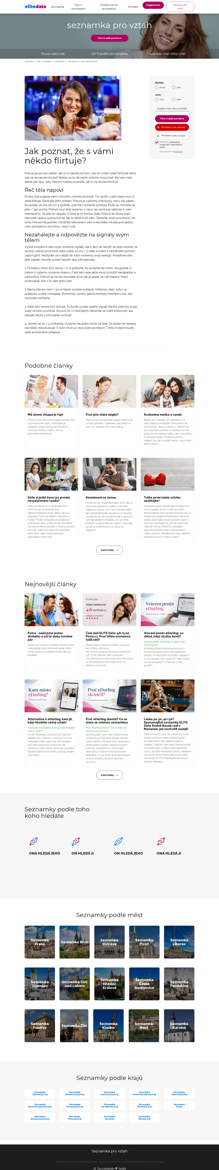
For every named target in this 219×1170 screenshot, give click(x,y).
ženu (179, 87)
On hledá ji (93, 1162)
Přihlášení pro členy (180, 7)
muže (162, 87)
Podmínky (150, 1162)
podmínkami (175, 142)
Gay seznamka (124, 1162)
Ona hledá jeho (82, 1162)
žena (179, 99)
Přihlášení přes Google (173, 135)
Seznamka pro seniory (108, 1162)
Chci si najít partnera (110, 38)
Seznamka (57, 6)
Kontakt (133, 6)
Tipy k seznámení (78, 6)
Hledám (159, 83)
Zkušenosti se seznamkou (109, 6)
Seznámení (60, 61)
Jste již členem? (171, 152)
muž (162, 99)
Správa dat (159, 1162)
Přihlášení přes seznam (173, 127)
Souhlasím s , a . (171, 144)
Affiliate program (137, 1162)
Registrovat (153, 5)
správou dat (164, 144)
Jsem (158, 95)
